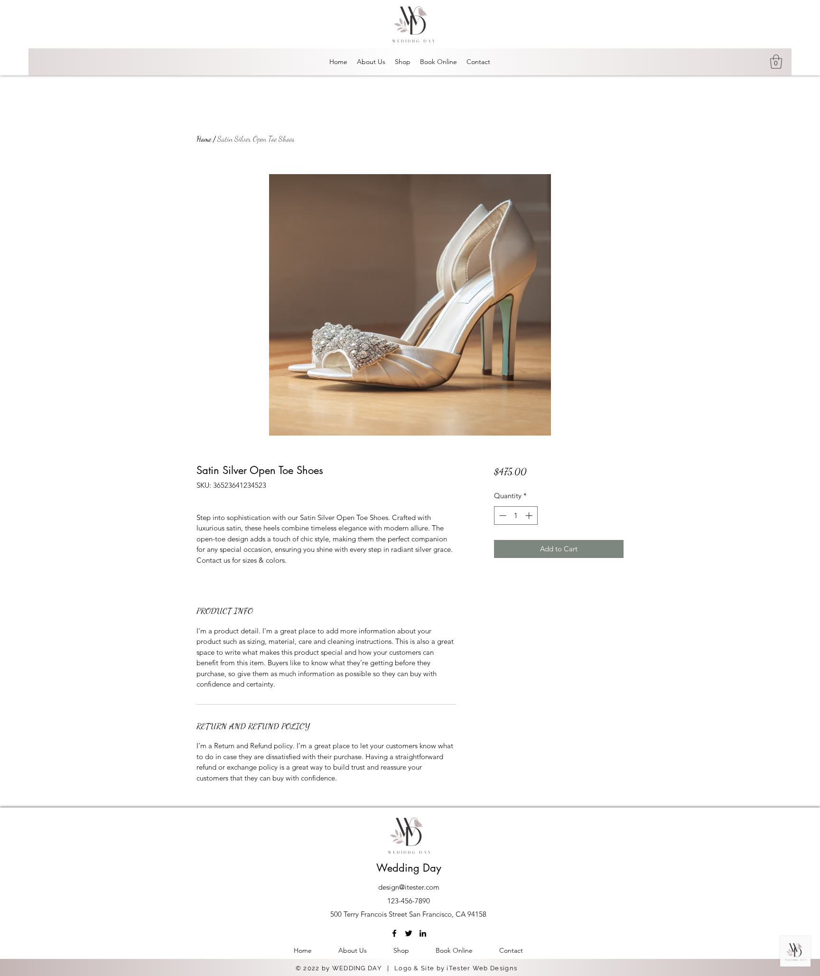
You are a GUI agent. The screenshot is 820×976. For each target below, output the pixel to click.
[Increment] (529, 515)
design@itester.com (408, 887)
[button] (776, 62)
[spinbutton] (515, 515)
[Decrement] (501, 515)
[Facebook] (394, 933)
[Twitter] (408, 933)
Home (203, 138)
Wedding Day (408, 867)
